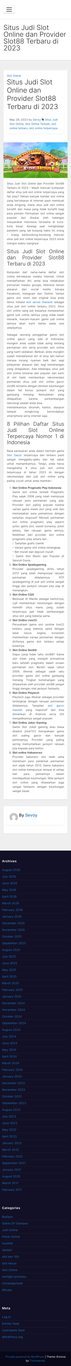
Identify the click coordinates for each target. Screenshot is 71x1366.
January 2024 (12, 1076)
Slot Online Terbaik (37, 124)
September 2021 (14, 1163)
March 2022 (10, 1149)
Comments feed (13, 1330)
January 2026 (12, 916)
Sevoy (37, 119)
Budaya (7, 1216)
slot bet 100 (10, 1256)
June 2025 (9, 963)
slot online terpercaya (43, 128)
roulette (7, 1243)
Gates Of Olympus (15, 1223)
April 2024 (9, 1056)
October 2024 (12, 1016)
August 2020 (11, 1176)
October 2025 (12, 936)
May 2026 (9, 890)
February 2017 (12, 1189)
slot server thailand (39, 302)
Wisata (7, 1290)
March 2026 (10, 903)
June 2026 (9, 883)
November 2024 (13, 1010)
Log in (6, 1317)
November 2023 (13, 1089)
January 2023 (12, 1143)
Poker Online (11, 1236)
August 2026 (11, 870)
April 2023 (9, 1136)
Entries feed (10, 1323)
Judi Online (10, 1230)
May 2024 (9, 1049)
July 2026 (9, 876)
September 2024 (14, 1023)
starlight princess (14, 1276)
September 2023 (14, 1103)
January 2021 (11, 1169)
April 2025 (9, 976)
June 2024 (9, 1043)
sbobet (7, 1250)
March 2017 (10, 1183)
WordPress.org (12, 1337)
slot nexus (9, 1263)
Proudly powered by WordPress (25, 1356)
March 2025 (10, 983)
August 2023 (11, 1109)
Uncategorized (12, 1283)
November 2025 (13, 930)
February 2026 (12, 910)
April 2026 (9, 896)
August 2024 (11, 1030)
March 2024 (10, 1063)
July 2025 (9, 956)
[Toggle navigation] (9, 9)
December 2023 (13, 1083)
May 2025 (9, 970)
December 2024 (13, 1003)
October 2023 (12, 1096)
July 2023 (9, 1116)
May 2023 (9, 1129)
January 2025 (11, 996)
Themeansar (37, 1360)
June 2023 (9, 1123)
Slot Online (14, 75)
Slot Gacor (14, 455)
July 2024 (9, 1036)
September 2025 (14, 943)
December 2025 (13, 923)
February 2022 (12, 1156)
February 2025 (12, 990)
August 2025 (11, 950)
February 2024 (12, 1069)
